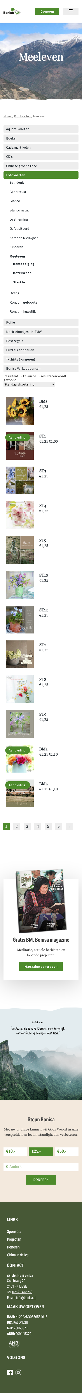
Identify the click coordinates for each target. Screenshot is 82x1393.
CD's (9, 156)
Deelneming (19, 219)
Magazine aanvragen (41, 966)
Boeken (11, 138)
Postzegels (14, 341)
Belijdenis (17, 182)
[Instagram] (18, 1372)
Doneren (47, 11)
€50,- (61, 1151)
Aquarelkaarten (17, 129)
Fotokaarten (22, 116)
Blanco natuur (20, 210)
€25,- (36, 1151)
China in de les (17, 1255)
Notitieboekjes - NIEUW (24, 331)
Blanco (15, 201)
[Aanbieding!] (20, 458)
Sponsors (14, 1232)
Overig (14, 293)
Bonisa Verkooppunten (23, 368)
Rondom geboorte (23, 302)
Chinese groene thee (21, 166)
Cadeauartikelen (18, 147)
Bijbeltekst (18, 192)
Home (7, 116)
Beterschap (22, 273)
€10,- (10, 1151)
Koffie (10, 322)
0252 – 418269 (22, 1292)
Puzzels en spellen (20, 350)
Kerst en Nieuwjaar (24, 238)
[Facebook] (10, 1372)
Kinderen (16, 247)
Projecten (14, 1239)
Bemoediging (24, 263)
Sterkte (19, 282)
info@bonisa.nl (26, 1298)
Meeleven (17, 256)
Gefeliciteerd (19, 228)
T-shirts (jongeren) (20, 359)
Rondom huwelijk (23, 311)
